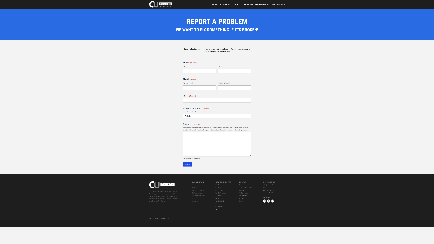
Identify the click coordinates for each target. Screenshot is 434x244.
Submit (187, 164)
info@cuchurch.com (269, 185)
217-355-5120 (268, 187)
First (185, 66)
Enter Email (188, 83)
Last (219, 66)
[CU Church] (160, 4)
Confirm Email (224, 83)
